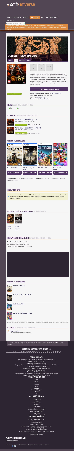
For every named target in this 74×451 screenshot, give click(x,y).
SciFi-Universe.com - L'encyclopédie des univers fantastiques (21, 4)
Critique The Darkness (36, 422)
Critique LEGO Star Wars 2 (37, 424)
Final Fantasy (36, 383)
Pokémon (36, 384)
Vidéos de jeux (50, 25)
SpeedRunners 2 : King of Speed (36, 409)
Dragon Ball (36, 395)
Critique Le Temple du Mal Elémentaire (36, 429)
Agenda (9, 29)
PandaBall (36, 401)
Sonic (36, 386)
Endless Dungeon (36, 399)
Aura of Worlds (36, 403)
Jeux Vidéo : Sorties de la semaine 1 (36, 370)
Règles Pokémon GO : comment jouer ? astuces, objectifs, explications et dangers (36, 373)
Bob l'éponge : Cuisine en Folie (36, 408)
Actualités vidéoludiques (26, 25)
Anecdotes (56, 27)
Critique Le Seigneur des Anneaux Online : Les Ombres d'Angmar (36, 431)
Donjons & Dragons (36, 390)
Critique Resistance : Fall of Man (36, 433)
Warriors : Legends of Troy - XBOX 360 (28, 128)
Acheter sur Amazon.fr (21, 125)
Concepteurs (22, 27)
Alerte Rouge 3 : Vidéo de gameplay (36, 372)
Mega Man (36, 388)
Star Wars (36, 381)
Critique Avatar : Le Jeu (36, 421)
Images (28, 60)
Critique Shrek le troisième (36, 434)
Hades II (36, 404)
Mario (36, 379)
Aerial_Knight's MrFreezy (36, 411)
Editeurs (37, 27)
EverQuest (36, 391)
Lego (36, 393)
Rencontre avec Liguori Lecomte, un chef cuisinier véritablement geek (36, 359)
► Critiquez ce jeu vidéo (49, 89)
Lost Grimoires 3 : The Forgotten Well (36, 415)
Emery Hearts (36, 413)
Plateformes (22, 60)
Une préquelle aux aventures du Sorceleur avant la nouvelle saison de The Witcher (36, 365)
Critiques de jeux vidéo (13, 25)
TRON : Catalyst (36, 406)
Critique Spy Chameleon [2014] (36, 419)
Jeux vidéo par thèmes (12, 27)
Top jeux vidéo (59, 25)
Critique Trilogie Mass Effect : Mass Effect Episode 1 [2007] (36, 426)
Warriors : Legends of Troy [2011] (24, 56)
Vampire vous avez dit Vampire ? (36, 361)
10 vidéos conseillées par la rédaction (36, 363)
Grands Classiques (45, 99)
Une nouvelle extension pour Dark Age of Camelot (36, 368)
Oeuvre (10, 60)
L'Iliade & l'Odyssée (40, 97)
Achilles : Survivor (9, 227)
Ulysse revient (15, 331)
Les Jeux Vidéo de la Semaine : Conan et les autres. (36, 375)
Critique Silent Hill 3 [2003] (37, 428)
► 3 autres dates (56, 93)
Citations (50, 27)
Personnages (30, 27)
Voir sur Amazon (14, 173)
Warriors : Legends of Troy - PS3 (26, 119)
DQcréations (30, 444)
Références (63, 27)
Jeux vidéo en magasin (39, 25)
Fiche (16, 60)
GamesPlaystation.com (12, 440)
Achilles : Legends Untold (17, 228)
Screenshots (43, 27)
